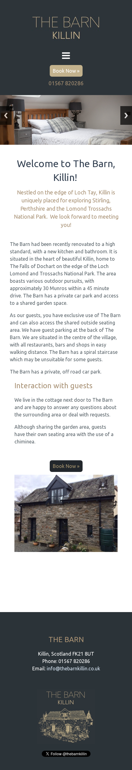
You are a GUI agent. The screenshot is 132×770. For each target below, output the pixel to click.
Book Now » (66, 71)
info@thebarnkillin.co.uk (73, 668)
